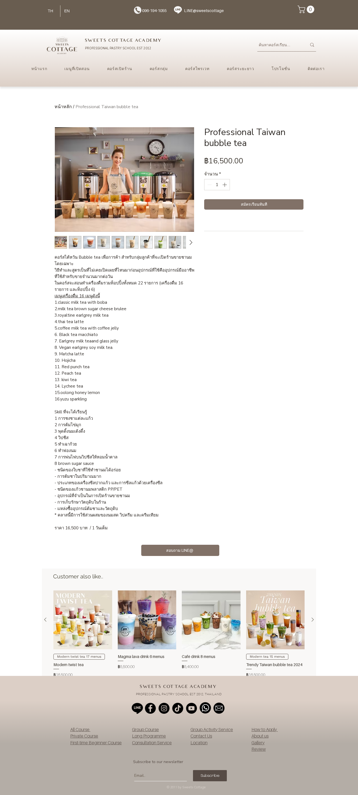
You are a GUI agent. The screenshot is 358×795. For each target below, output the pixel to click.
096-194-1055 (154, 10)
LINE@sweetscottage (204, 10)
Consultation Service (152, 742)
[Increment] (225, 184)
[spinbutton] (217, 184)
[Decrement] (209, 184)
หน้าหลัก (63, 107)
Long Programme (149, 736)
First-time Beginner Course (96, 742)
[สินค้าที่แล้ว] (45, 619)
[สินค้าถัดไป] (312, 619)
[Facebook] (150, 708)
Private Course (84, 736)
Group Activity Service (211, 729)
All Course (80, 729)
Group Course (145, 729)
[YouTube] (191, 708)
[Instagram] (164, 708)
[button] (307, 9)
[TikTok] (177, 708)
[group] (179, 636)
